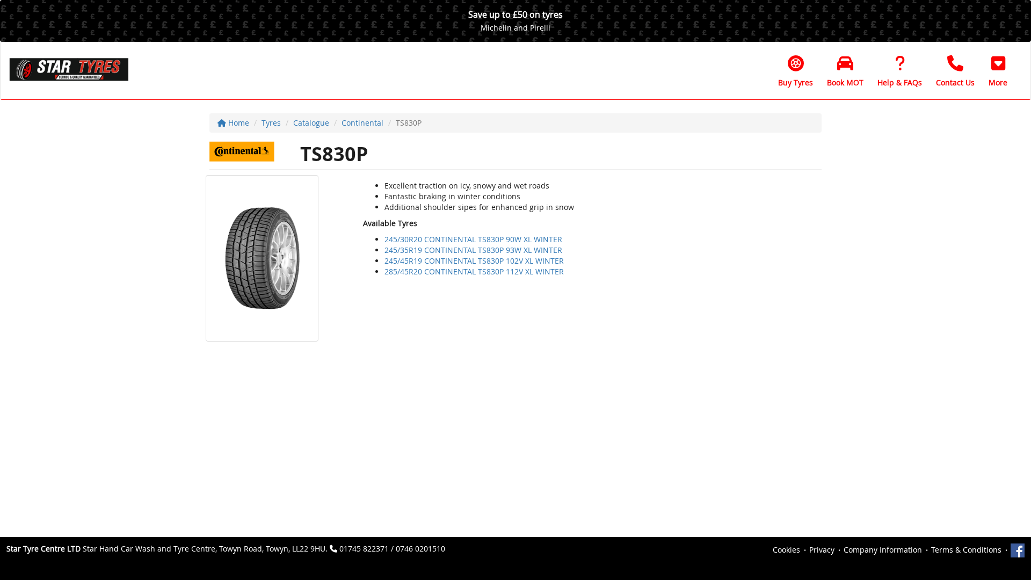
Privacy (821, 550)
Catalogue (311, 123)
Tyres (271, 123)
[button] (998, 70)
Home (237, 123)
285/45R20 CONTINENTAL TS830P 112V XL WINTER (474, 271)
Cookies (786, 550)
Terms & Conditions (966, 550)
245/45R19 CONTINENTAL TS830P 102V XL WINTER (474, 261)
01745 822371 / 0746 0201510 (392, 548)
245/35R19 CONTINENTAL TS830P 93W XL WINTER (473, 250)
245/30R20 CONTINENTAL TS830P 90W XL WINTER (473, 239)
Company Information (883, 550)
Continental (362, 123)
